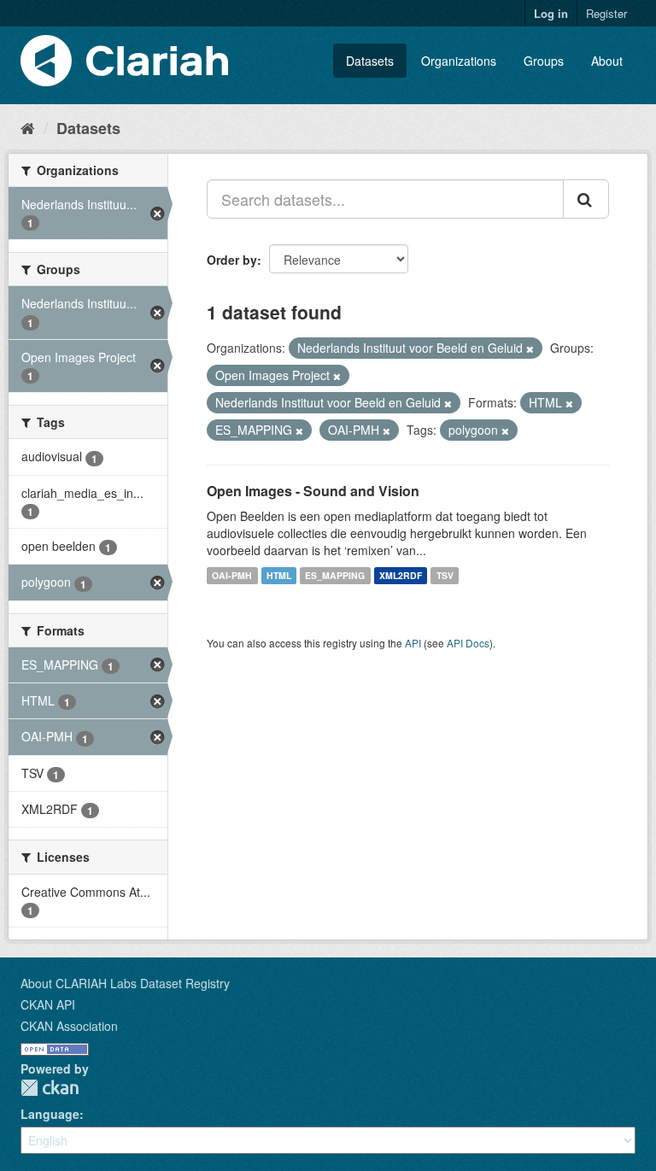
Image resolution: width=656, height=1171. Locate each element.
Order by (232, 259)
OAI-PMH (232, 575)
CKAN (49, 1088)
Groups (544, 60)
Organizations (458, 60)
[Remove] (530, 348)
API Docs (468, 642)
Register (606, 13)
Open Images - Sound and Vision (313, 491)
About (607, 60)
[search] (586, 199)
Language (49, 1113)
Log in (551, 13)
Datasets (370, 60)
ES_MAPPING (335, 575)
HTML (278, 575)
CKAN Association (69, 1025)
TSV (445, 575)
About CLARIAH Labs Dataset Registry (125, 983)
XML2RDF (400, 575)
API (413, 642)
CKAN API (47, 1004)
